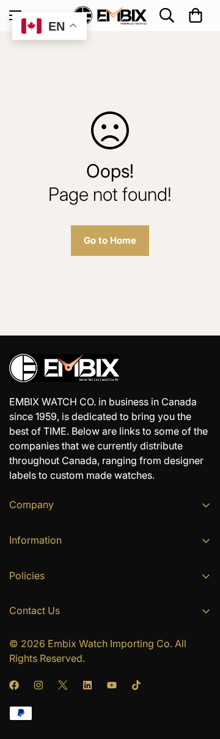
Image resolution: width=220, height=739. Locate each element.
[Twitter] (63, 685)
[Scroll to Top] (198, 674)
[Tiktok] (136, 685)
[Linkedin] (87, 685)
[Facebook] (14, 685)
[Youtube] (112, 685)
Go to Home (110, 240)
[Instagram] (38, 685)
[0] (195, 15)
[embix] (110, 15)
